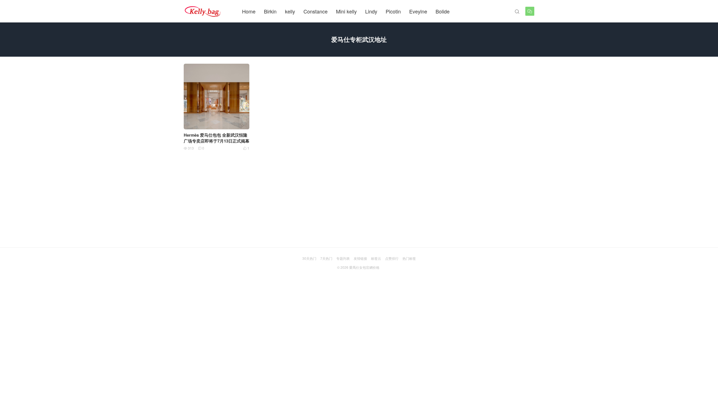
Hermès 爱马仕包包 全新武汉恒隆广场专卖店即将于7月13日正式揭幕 (216, 138)
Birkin (270, 11)
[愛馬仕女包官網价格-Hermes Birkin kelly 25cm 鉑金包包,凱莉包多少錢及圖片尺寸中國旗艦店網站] (203, 11)
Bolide (443, 11)
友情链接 (360, 258)
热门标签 (409, 258)
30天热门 (309, 258)
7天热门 (326, 258)
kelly (290, 11)
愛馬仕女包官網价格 (364, 267)
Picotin (393, 11)
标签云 (376, 258)
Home (249, 11)
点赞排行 (392, 258)
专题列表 (343, 258)
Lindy (371, 11)
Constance (315, 11)
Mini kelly (346, 11)
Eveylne (418, 11)
